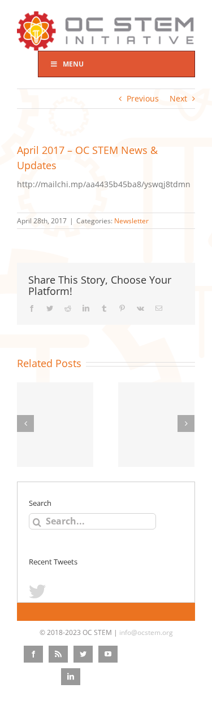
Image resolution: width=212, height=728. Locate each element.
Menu (73, 64)
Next (178, 98)
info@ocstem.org (146, 632)
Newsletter (131, 221)
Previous (143, 98)
